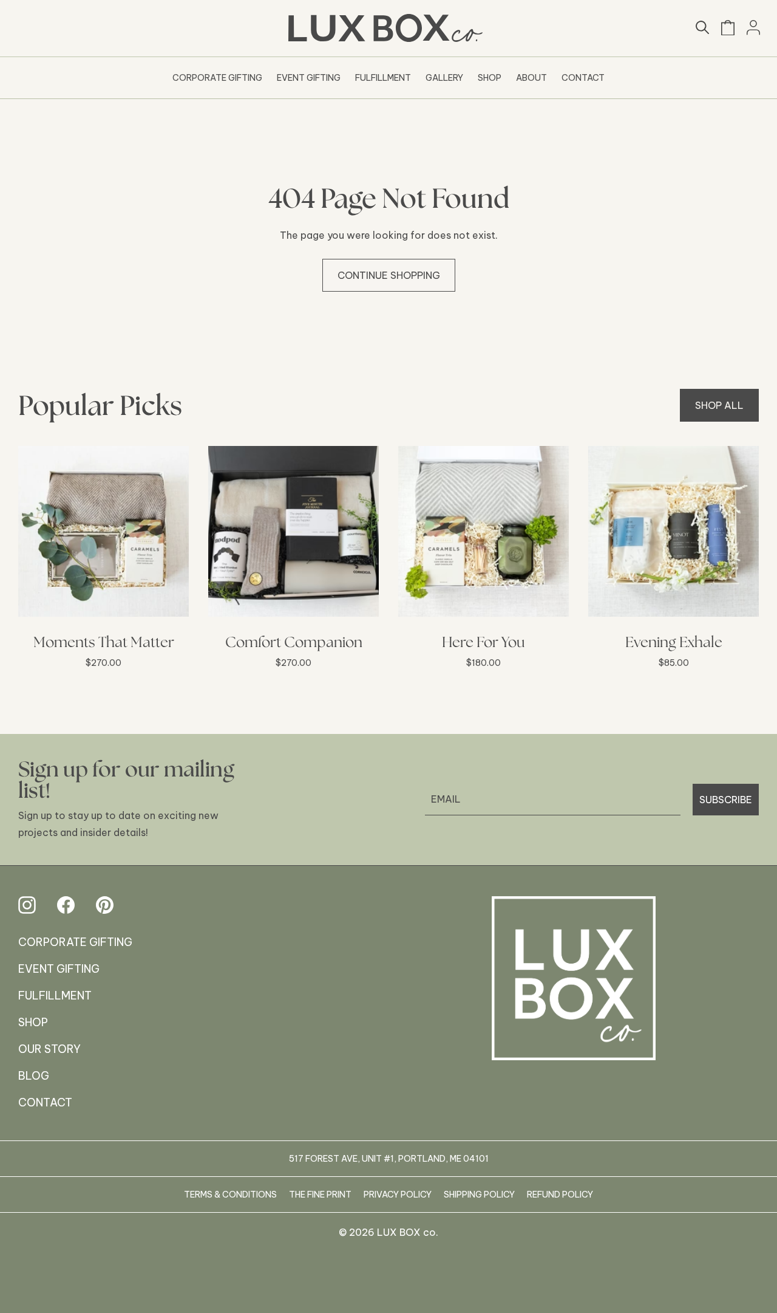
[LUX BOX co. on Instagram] (27, 905)
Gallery (444, 77)
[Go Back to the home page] (574, 987)
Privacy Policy (398, 1194)
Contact (583, 77)
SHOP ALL (719, 405)
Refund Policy (560, 1194)
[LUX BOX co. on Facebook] (66, 905)
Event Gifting (309, 77)
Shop (489, 77)
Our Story (49, 1049)
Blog (33, 1076)
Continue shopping (389, 275)
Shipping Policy (479, 1194)
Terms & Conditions (230, 1194)
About (531, 77)
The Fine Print (320, 1194)
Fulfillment (383, 77)
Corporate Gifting (217, 77)
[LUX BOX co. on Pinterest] (105, 905)
